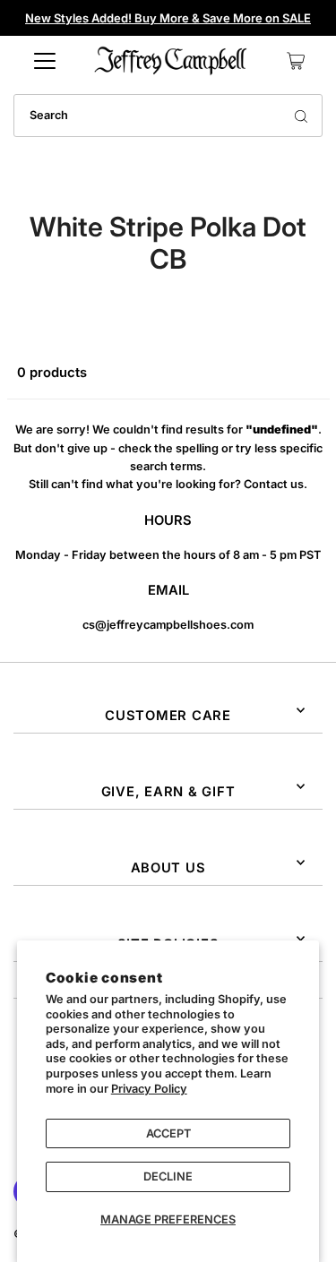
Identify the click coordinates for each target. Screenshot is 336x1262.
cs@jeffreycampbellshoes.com (168, 624)
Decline (168, 1176)
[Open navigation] (44, 61)
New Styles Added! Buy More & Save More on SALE (168, 18)
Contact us (274, 484)
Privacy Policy (149, 1088)
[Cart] (296, 61)
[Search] (301, 115)
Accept (168, 1133)
